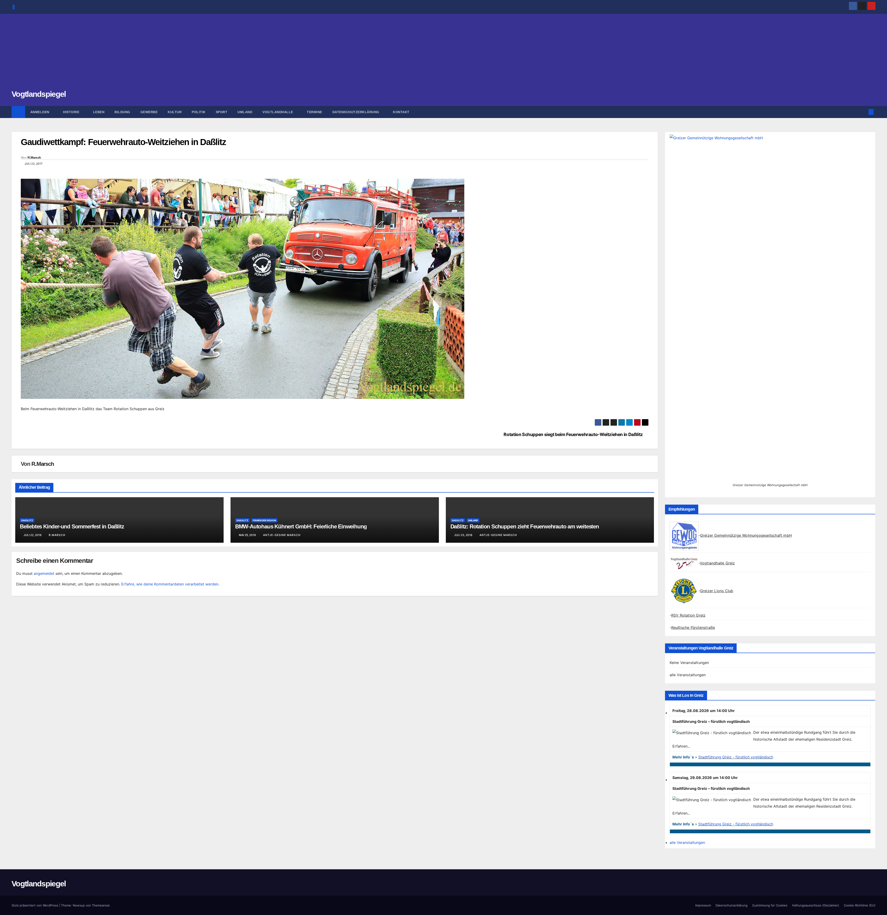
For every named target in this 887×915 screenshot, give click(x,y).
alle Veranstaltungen (688, 675)
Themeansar (100, 905)
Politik (199, 112)
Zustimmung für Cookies (769, 905)
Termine (314, 112)
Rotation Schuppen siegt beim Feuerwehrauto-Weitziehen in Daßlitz (573, 434)
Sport (222, 112)
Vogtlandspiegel (39, 94)
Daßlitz (27, 520)
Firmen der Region (264, 520)
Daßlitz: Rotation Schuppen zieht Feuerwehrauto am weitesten (524, 526)
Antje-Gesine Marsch (282, 535)
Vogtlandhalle (278, 112)
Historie (71, 112)
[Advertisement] (443, 54)
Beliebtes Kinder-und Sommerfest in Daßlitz (72, 526)
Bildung (122, 112)
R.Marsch (34, 157)
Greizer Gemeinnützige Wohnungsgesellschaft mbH (746, 535)
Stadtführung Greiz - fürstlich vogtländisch (735, 757)
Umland (244, 112)
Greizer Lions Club (716, 590)
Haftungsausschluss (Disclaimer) (815, 905)
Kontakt (401, 112)
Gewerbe (149, 112)
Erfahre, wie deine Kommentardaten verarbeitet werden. (170, 584)
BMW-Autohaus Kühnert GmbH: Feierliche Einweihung (301, 526)
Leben (99, 112)
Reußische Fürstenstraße (693, 627)
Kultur (175, 112)
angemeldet (44, 573)
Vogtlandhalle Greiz (717, 563)
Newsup (79, 905)
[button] (863, 112)
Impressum (703, 905)
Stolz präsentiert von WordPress (35, 905)
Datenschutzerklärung (356, 112)
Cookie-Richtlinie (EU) (859, 905)
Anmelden (40, 112)
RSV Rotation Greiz (688, 615)
